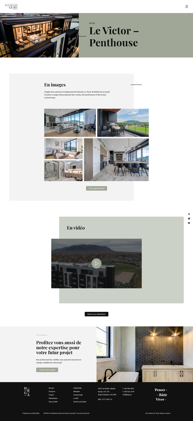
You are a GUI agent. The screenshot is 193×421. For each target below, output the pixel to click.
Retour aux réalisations (96, 314)
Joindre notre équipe (47, 370)
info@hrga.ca (127, 395)
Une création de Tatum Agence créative (157, 413)
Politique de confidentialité (31, 413)
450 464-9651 (129, 389)
